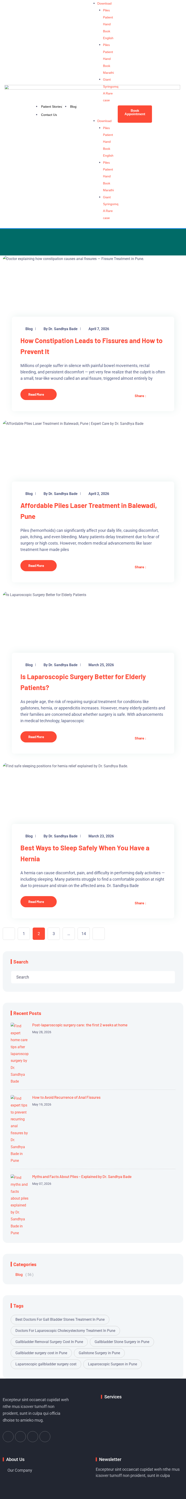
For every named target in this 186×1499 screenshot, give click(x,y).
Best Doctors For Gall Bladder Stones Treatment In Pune (60, 1319)
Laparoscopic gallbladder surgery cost (45, 1364)
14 (83, 933)
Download (104, 3)
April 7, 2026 (98, 329)
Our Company (19, 1470)
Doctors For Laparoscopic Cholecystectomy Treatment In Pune (65, 1330)
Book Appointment (135, 112)
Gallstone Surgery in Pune (99, 1353)
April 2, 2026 (98, 494)
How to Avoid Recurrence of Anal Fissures (66, 1097)
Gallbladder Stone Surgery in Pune (122, 1342)
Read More (36, 394)
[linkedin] (164, 395)
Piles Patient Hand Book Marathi (108, 58)
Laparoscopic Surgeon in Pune (112, 1364)
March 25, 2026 (101, 665)
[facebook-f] (156, 395)
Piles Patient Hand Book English (108, 24)
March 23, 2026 (101, 836)
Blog (29, 329)
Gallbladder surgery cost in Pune (41, 1353)
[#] (8, 1436)
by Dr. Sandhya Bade (61, 329)
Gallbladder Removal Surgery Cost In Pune (49, 1342)
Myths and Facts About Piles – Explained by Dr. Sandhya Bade (82, 1176)
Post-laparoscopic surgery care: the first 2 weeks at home (79, 1024)
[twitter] (149, 395)
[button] (105, 114)
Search (20, 961)
